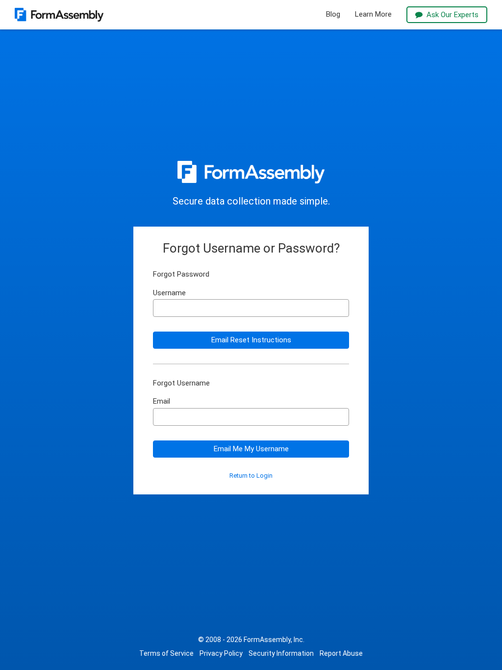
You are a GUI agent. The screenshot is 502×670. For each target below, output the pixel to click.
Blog (333, 14)
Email (161, 401)
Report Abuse (341, 653)
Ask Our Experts (452, 14)
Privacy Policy (221, 653)
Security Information (281, 653)
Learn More (373, 14)
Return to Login (251, 475)
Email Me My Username (251, 448)
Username (169, 293)
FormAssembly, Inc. (274, 640)
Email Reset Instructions (251, 339)
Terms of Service (166, 653)
